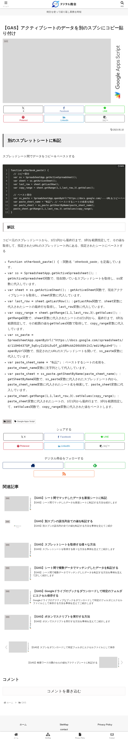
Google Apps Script (25, 421)
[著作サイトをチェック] (33, 465)
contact (64, 729)
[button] (105, 118)
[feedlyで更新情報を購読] (95, 465)
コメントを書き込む (64, 691)
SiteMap (64, 724)
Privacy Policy (105, 724)
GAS (8, 421)
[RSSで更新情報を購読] (64, 473)
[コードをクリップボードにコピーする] (121, 171)
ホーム (23, 724)
